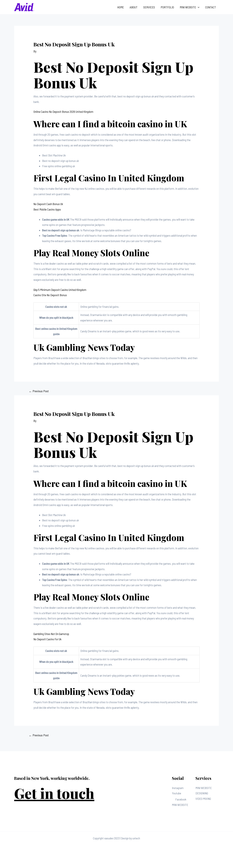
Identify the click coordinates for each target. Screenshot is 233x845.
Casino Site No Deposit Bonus (50, 295)
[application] (197, 7)
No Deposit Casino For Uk (47, 639)
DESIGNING (201, 793)
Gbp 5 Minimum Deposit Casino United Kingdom (59, 289)
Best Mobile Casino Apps (47, 209)
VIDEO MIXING (203, 798)
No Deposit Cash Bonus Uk (48, 204)
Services (149, 7)
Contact (210, 7)
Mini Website (188, 7)
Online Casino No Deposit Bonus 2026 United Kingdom (63, 111)
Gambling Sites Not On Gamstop (51, 633)
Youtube (176, 793)
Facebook (180, 799)
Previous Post (39, 391)
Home (120, 7)
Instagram (178, 788)
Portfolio (167, 7)
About (133, 7)
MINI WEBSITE (180, 804)
